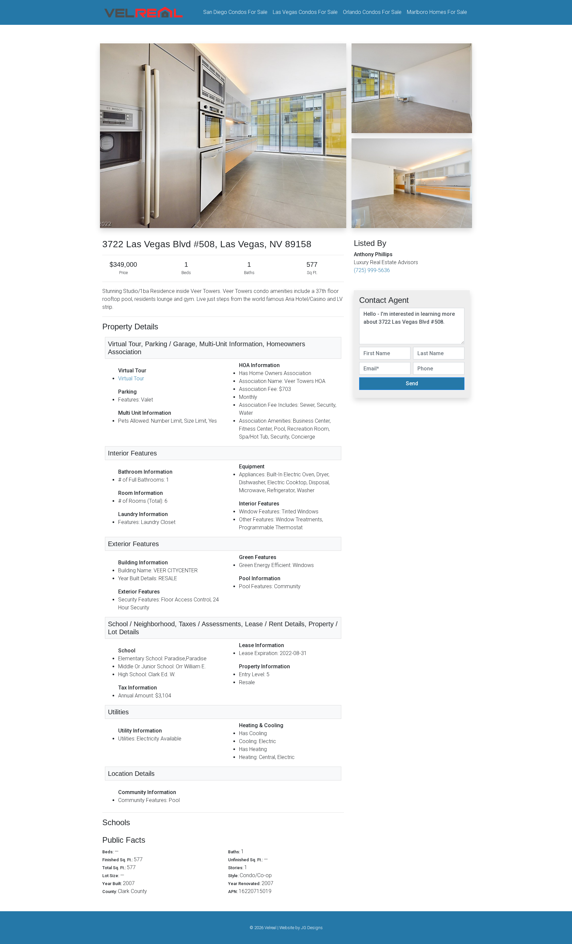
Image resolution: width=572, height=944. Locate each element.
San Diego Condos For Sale (235, 12)
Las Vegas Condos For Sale (305, 12)
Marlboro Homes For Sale (437, 12)
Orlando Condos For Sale (372, 12)
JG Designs (312, 927)
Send (412, 383)
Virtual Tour (131, 378)
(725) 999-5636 (372, 270)
